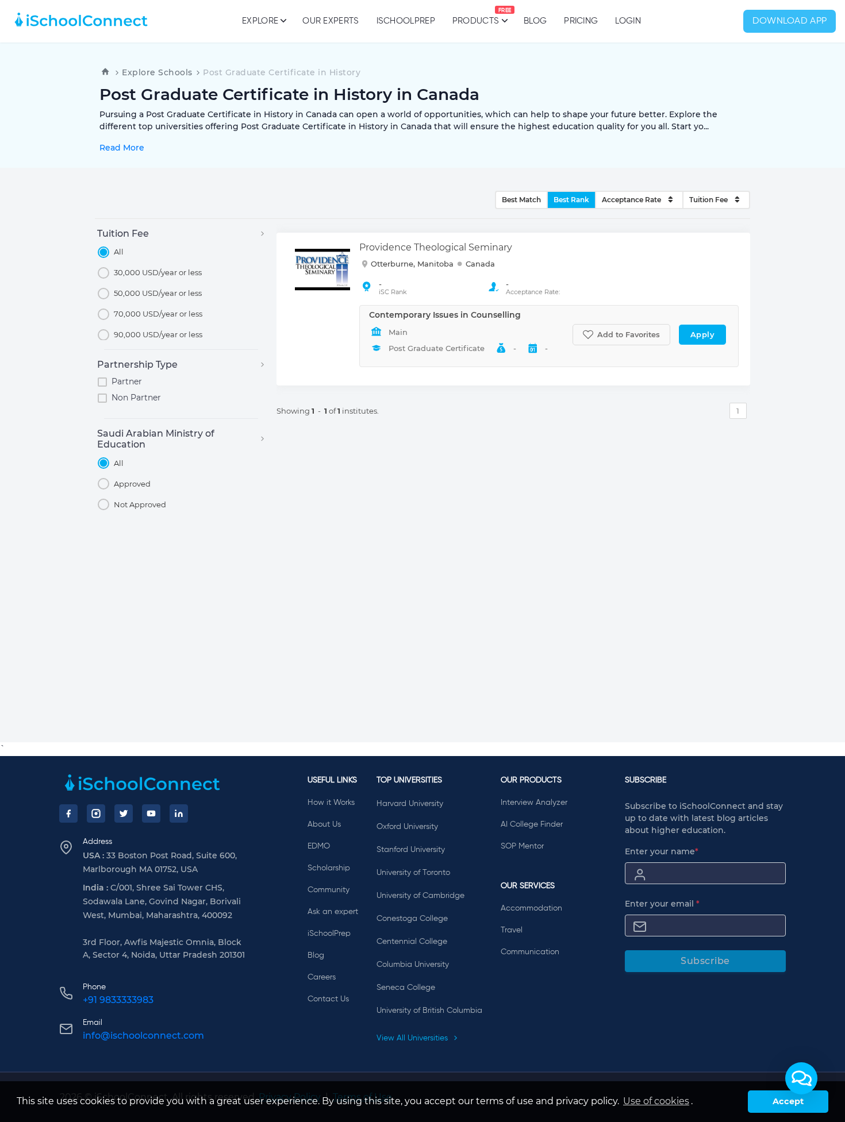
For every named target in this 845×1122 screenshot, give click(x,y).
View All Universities (413, 1038)
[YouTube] (151, 813)
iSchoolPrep (406, 21)
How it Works (331, 803)
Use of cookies (656, 1101)
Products (475, 16)
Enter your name (661, 851)
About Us (324, 824)
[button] (801, 1078)
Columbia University (413, 965)
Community (328, 890)
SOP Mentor (522, 846)
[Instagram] (96, 813)
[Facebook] (68, 813)
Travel (512, 930)
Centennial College (412, 942)
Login (628, 21)
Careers (322, 977)
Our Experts (330, 21)
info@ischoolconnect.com (143, 1035)
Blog (535, 21)
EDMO (319, 846)
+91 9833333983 (118, 999)
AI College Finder (532, 824)
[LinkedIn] (179, 813)
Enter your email (662, 904)
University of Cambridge (420, 896)
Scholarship (329, 868)
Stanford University (411, 850)
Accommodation (531, 908)
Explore (260, 21)
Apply (702, 334)
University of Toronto (413, 873)
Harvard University (410, 804)
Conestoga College (412, 919)
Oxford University (407, 827)
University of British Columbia (429, 1011)
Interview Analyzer (534, 803)
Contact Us (328, 999)
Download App (789, 21)
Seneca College (406, 988)
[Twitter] (123, 813)
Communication (530, 952)
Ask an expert (333, 912)
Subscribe (705, 960)
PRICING (581, 21)
